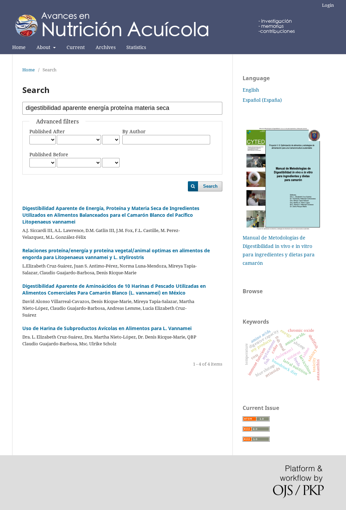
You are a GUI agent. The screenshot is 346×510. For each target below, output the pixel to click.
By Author (134, 131)
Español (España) (262, 100)
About (44, 47)
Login (328, 5)
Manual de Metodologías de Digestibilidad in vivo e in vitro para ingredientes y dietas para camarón (279, 250)
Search (210, 186)
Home (19, 47)
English (251, 90)
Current (76, 47)
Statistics (136, 47)
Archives (106, 47)
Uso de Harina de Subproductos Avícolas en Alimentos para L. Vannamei (107, 328)
